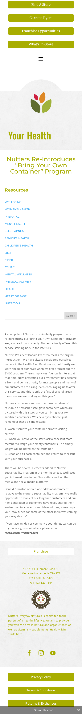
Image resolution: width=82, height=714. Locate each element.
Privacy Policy (41, 677)
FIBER (9, 260)
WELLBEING (13, 202)
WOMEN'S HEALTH (17, 209)
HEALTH (10, 289)
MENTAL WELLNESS (18, 274)
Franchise (41, 551)
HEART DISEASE (16, 296)
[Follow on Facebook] (29, 653)
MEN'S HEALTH (15, 224)
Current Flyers (41, 18)
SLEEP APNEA (14, 231)
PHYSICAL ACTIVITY (18, 281)
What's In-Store (41, 44)
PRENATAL (12, 216)
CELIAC (9, 267)
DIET (8, 253)
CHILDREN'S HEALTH (19, 245)
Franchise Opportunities (41, 31)
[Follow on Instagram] (41, 653)
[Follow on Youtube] (53, 653)
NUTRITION (12, 303)
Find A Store (41, 4)
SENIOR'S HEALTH (17, 238)
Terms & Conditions (41, 690)
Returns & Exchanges (41, 703)
